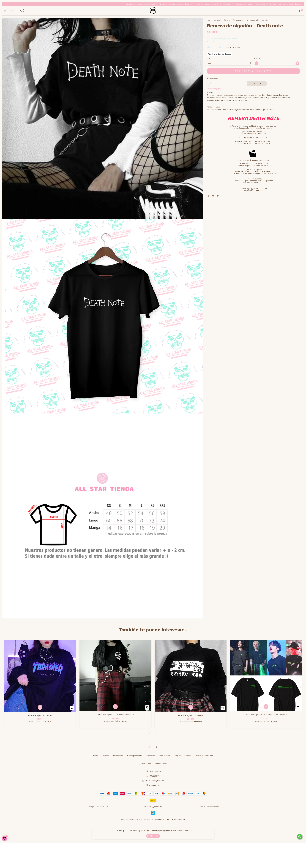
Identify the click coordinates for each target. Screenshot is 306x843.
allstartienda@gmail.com (154, 780)
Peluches (105, 756)
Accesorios (150, 756)
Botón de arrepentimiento (175, 819)
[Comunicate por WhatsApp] (299, 836)
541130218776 (155, 771)
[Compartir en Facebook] (209, 196)
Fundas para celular (134, 756)
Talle (208, 59)
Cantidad (257, 59)
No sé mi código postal (215, 89)
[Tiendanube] (153, 807)
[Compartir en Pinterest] (218, 196)
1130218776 (155, 776)
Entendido (153, 836)
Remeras (227, 20)
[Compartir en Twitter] (213, 196)
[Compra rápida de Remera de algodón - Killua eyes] (190, 707)
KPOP (95, 756)
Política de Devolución (204, 756)
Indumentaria (217, 20)
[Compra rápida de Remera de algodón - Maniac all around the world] (266, 706)
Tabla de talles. (164, 756)
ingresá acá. (157, 819)
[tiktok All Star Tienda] (156, 747)
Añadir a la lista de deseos (219, 54)
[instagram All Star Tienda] (149, 747)
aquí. (258, 190)
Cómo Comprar (161, 764)
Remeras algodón (238, 20)
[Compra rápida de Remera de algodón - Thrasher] (40, 707)
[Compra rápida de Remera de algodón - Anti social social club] (115, 706)
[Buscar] (21, 10)
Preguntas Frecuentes (183, 756)
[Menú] (5, 10)
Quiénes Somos (145, 764)
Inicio (208, 20)
